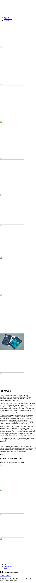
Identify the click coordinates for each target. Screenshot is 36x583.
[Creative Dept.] (18, 7)
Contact (7, 20)
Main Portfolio (8, 566)
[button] (12, 47)
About (6, 17)
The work (8, 19)
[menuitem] (20, 17)
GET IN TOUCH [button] (5, 576)
